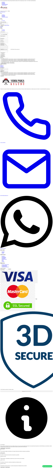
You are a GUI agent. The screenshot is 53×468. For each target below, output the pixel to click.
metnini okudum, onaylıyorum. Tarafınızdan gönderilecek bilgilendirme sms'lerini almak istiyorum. (18, 59)
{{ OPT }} (2, 53)
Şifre (1, 23)
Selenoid (3, 261)
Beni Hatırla (3, 25)
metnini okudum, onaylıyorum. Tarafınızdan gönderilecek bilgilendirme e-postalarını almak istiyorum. (18, 72)
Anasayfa (3, 251)
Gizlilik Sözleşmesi (4, 265)
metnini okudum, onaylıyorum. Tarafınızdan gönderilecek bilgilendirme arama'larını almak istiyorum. (18, 60)
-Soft (23, 391)
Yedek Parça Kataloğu (5, 4)
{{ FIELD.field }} (2, 52)
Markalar (3, 252)
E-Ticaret (24, 391)
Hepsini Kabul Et (8, 448)
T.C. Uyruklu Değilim (4, 34)
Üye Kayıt (3, 29)
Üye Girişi (3, 20)
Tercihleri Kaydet (8, 467)
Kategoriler (3, 3)
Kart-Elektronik (4, 257)
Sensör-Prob (3, 258)
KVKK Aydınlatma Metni (5, 264)
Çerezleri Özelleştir (3, 448)
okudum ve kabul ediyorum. (7, 62)
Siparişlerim (3, 2)
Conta (3, 260)
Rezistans (3, 256)
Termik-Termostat (4, 259)
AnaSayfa (3, 14)
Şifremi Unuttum (7, 25)
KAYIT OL (1, 65)
